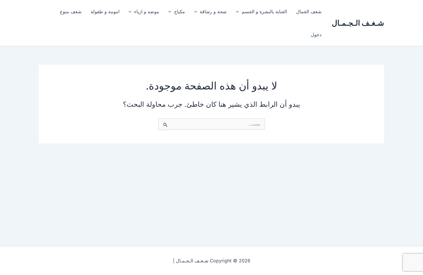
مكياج (179, 11)
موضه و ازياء (146, 11)
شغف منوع (70, 11)
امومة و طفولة (105, 11)
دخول (316, 34)
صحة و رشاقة (213, 11)
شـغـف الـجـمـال (358, 22)
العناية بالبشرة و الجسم (264, 11)
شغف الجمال (308, 11)
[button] (239, 11)
